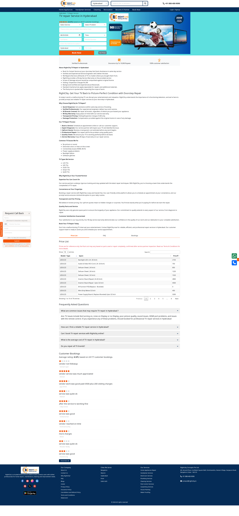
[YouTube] (27, 481)
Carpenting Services (147, 487)
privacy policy (24, 246)
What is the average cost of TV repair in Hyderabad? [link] (83, 339)
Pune (102, 478)
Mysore (103, 473)
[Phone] (234, 262)
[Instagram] (32, 481)
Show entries (66, 252)
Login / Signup (175, 10)
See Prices (102, 53)
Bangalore (104, 470)
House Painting (145, 489)
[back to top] (234, 507)
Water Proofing (145, 492)
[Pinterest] (25, 486)
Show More (64, 461)
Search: (147, 252)
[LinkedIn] (37, 481)
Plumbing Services (146, 478)
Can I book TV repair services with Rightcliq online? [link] (82, 333)
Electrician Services (147, 476)
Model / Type (65, 256)
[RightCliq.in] (68, 3)
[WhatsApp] (234, 255)
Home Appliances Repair (148, 470)
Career (63, 484)
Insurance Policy (66, 489)
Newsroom (64, 498)
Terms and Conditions (68, 495)
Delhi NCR (104, 481)
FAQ (62, 478)
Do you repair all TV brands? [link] (73, 346)
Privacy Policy (65, 487)
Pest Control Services (147, 484)
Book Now (76, 53)
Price (175, 256)
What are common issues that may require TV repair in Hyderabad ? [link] (89, 311)
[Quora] (35, 486)
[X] (30, 486)
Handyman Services (147, 473)
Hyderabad (104, 476)
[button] (66, 10)
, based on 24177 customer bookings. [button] (83, 22)
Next (176, 299)
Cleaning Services (146, 481)
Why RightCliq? (65, 476)
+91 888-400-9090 (172, 3)
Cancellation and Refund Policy (71, 492)
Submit (16, 241)
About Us (64, 470)
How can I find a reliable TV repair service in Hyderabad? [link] (85, 327)
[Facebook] (22, 481)
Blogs (62, 481)
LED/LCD (63, 260)
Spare (81, 256)
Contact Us (64, 473)
